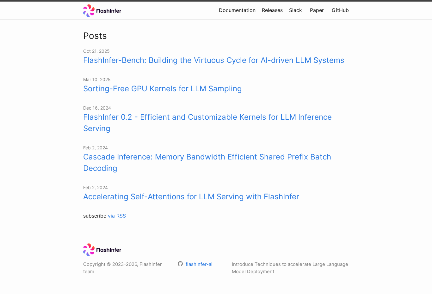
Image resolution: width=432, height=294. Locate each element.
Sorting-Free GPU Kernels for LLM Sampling (162, 88)
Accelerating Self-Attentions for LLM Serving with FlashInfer (191, 196)
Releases (272, 10)
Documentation (237, 10)
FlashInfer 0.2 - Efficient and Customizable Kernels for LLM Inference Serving (207, 122)
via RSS (117, 216)
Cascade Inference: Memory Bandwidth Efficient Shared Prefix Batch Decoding (207, 162)
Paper (317, 10)
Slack (295, 10)
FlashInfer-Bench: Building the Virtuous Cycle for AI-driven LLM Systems (213, 60)
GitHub (340, 10)
